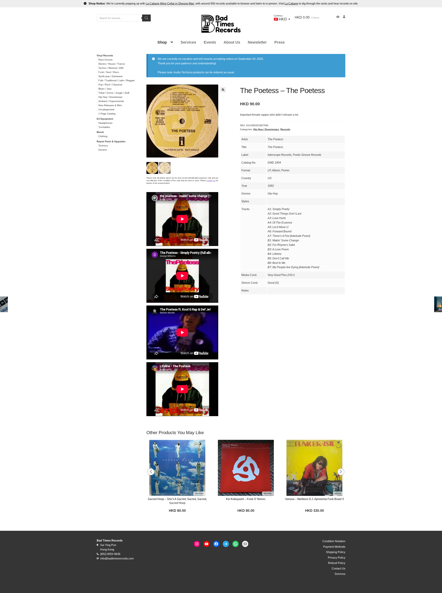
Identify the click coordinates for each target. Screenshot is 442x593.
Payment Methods (334, 546)
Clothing (102, 136)
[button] (223, 89)
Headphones (105, 123)
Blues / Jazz (105, 88)
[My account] (342, 16)
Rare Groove (105, 59)
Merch (100, 132)
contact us (210, 180)
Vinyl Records (105, 55)
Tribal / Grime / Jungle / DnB (113, 92)
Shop (162, 42)
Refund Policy (336, 563)
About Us (232, 42)
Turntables (104, 127)
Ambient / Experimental (111, 101)
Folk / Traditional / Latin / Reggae (116, 80)
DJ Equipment (105, 118)
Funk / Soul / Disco (108, 72)
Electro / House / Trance (111, 63)
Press (279, 42)
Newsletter (257, 42)
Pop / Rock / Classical (110, 84)
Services (188, 42)
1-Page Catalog (107, 113)
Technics (103, 145)
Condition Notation (333, 541)
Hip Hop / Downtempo (266, 129)
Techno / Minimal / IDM (110, 68)
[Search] (146, 18)
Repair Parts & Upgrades (111, 141)
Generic (102, 149)
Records (285, 129)
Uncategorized (106, 109)
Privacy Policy (336, 557)
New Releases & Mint (110, 105)
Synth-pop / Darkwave (110, 76)
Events (210, 42)
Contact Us (338, 568)
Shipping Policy (335, 552)
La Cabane (291, 3)
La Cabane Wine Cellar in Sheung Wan (170, 3)
